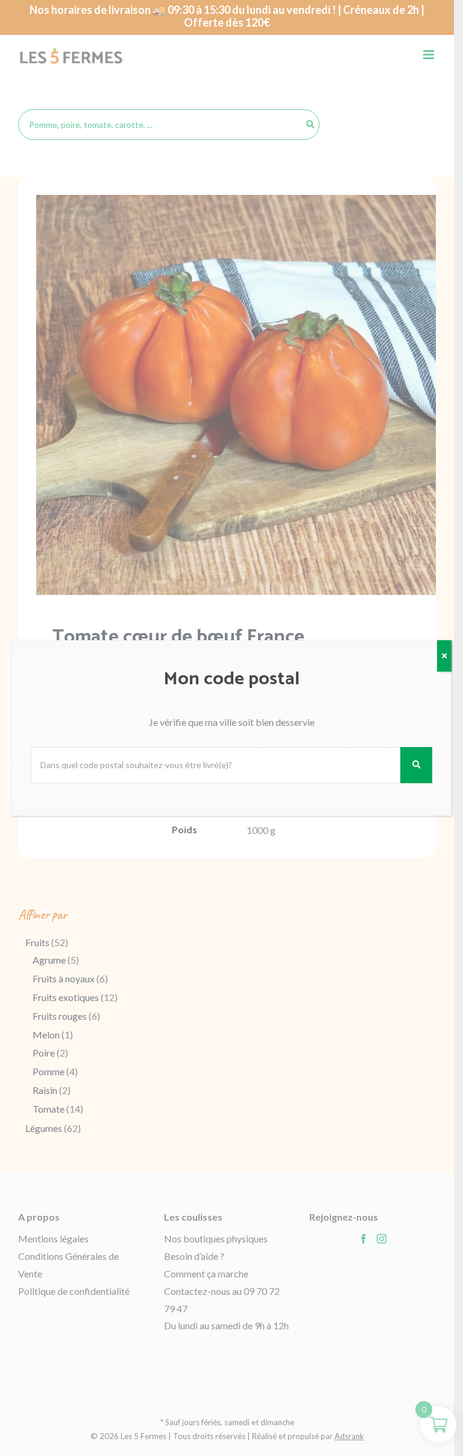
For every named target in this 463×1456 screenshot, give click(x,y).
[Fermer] (444, 656)
